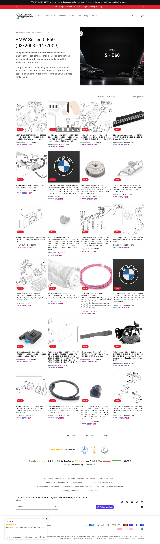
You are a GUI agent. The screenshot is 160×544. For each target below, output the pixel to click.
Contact (89, 482)
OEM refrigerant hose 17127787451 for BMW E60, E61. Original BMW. (30, 186)
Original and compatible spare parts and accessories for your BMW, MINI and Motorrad (66, 536)
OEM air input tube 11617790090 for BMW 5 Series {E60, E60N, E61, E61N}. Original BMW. (128, 239)
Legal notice (125, 538)
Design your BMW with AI (72, 491)
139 (92, 435)
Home (18, 32)
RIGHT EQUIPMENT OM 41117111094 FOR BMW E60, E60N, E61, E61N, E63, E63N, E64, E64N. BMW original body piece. (31, 137)
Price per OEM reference (55, 482)
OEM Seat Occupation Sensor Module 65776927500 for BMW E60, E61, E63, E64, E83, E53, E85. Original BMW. (31, 354)
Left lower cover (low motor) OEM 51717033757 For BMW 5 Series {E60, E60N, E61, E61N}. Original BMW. (94, 354)
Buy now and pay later (103, 482)
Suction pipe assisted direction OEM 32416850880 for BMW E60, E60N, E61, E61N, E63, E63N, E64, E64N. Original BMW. (96, 137)
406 (105, 435)
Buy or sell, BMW (91, 491)
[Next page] (111, 435)
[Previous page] (48, 435)
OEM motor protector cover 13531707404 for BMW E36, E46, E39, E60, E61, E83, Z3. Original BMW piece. (128, 137)
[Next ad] (143, 7)
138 (86, 435)
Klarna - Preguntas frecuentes (47, 486)
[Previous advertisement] (16, 7)
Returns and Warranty (105, 478)
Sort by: (101, 97)
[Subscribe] (55, 507)
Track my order (69, 478)
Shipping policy (113, 538)
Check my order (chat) (86, 478)
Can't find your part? (75, 482)
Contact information (137, 538)
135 (67, 435)
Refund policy (78, 538)
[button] (50, 15)
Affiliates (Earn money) (115, 486)
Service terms (101, 538)
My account (48, 478)
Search (58, 478)
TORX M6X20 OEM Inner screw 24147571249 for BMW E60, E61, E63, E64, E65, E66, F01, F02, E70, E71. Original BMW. (63, 296)
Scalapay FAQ (66, 486)
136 (73, 435)
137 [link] (80, 435)
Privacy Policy (90, 538)
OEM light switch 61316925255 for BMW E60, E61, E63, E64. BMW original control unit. (30, 239)
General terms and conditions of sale (89, 486)
